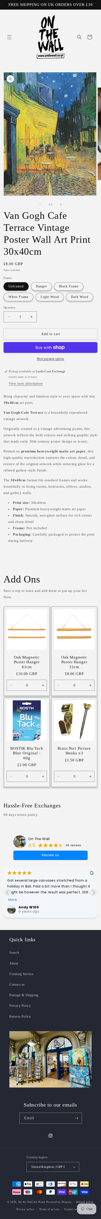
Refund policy (85, 1201)
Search (14, 952)
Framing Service (21, 974)
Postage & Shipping (24, 995)
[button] (9, 37)
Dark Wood (79, 297)
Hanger (41, 286)
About (13, 963)
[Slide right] (61, 204)
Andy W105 (29, 907)
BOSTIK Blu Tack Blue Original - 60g (26, 753)
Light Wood (50, 297)
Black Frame (68, 286)
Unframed (16, 286)
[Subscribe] (76, 1118)
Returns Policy (20, 1016)
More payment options (50, 358)
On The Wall (39, 839)
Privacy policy (25, 1209)
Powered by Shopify (59, 1201)
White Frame (18, 297)
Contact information (76, 1209)
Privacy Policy (20, 1005)
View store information (26, 383)
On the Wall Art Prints (31, 1201)
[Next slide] (93, 892)
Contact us (17, 984)
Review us (50, 855)
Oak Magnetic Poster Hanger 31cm (74, 662)
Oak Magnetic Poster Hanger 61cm (27, 662)
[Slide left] (40, 204)
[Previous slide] (7, 892)
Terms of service (49, 1209)
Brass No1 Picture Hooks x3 (74, 750)
